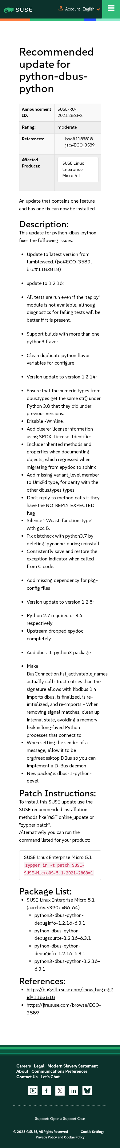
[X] (60, 1090)
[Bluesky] (87, 1090)
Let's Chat (50, 1077)
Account (72, 9)
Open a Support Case (67, 1119)
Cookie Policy (74, 1137)
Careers (23, 1066)
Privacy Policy (46, 1137)
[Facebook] (46, 1090)
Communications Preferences (59, 1071)
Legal (39, 1066)
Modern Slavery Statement (72, 1066)
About (22, 1071)
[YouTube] (33, 1090)
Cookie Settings (92, 1132)
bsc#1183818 (79, 139)
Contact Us (27, 1077)
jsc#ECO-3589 (79, 145)
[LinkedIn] (73, 1090)
